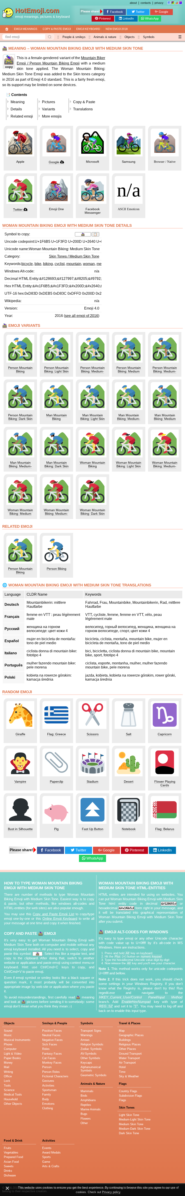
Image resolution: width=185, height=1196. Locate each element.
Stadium (92, 781)
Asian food (11, 1161)
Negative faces (52, 1040)
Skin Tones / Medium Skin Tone (74, 256)
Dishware (10, 1175)
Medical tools (13, 1094)
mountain (73, 264)
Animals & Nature (93, 1083)
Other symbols (90, 1058)
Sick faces (49, 1044)
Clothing (47, 1108)
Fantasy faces (52, 1053)
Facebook (116, 11)
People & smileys (74, 37)
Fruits (7, 1148)
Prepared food (13, 1157)
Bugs (84, 1114)
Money (8, 1062)
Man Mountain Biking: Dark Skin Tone (56, 466)
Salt (128, 734)
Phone (8, 1044)
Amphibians (88, 1100)
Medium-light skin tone (134, 1119)
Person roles (51, 1072)
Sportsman (49, 1090)
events (46, 1148)
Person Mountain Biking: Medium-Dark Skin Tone (165, 371)
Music (8, 1035)
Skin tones (126, 1107)
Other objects (13, 1103)
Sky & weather (129, 1076)
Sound (8, 1030)
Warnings (87, 1035)
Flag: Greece (56, 734)
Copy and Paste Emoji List (53, 914)
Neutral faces (51, 1035)
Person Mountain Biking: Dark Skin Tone (20, 418)
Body (45, 1099)
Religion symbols (92, 1044)
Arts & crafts (50, 1166)
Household (11, 1099)
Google (163, 11)
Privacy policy (111, 1192)
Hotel (122, 1067)
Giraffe (20, 734)
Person (46, 1067)
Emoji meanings (25, 29)
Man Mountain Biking (56, 417)
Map (122, 1030)
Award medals (51, 1152)
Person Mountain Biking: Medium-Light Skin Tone (92, 371)
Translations (83, 109)
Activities (48, 1085)
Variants (48, 109)
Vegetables (11, 1152)
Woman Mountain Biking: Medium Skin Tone (20, 513)
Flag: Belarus (164, 829)
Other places (127, 1049)
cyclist (60, 264)
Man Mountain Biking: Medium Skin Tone (165, 418)
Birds (84, 1095)
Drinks (8, 1170)
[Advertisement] (145, 84)
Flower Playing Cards (164, 783)
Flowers (86, 1118)
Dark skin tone (129, 1133)
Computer (10, 1049)
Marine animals (91, 1109)
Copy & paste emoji (57, 29)
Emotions (48, 1103)
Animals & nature (105, 37)
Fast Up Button (92, 829)
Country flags (128, 1091)
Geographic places (131, 1035)
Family (46, 1094)
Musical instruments (17, 1040)
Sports (46, 1157)
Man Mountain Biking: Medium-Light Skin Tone (128, 418)
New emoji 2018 (117, 29)
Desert (128, 781)
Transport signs (91, 1030)
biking (48, 264)
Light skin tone (129, 1115)
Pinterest (105, 18)
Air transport (127, 1062)
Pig (56, 829)
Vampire (20, 781)
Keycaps (86, 1062)
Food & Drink (13, 1140)
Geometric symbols (93, 1075)
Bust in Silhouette (20, 829)
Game (46, 1161)
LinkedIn (128, 18)
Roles (46, 1049)
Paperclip (56, 781)
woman (89, 264)
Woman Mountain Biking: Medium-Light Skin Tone (164, 466)
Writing (8, 1072)
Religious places (130, 1044)
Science (9, 1090)
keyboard (63, 16)
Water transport (129, 1058)
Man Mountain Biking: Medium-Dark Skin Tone (20, 466)
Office (8, 1076)
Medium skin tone (131, 1124)
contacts (146, 2)
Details (16, 109)
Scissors (93, 734)
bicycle (27, 264)
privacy (159, 2)
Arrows (85, 1040)
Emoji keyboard (88, 29)
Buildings (125, 1040)
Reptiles (86, 1105)
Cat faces (49, 1058)
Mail (6, 1067)
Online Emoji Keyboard (59, 918)
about (133, 2)
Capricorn (165, 734)
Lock (7, 1080)
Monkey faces (52, 1062)
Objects (130, 37)
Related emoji (22, 116)
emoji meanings (26, 16)
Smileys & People (54, 1023)
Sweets (9, 1166)
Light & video (12, 1053)
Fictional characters (55, 1076)
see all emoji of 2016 (81, 316)
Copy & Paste (84, 102)
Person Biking (56, 568)
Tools (7, 1085)
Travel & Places (129, 1023)
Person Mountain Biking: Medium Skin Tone (128, 371)
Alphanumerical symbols (91, 1068)
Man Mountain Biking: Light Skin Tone (92, 418)
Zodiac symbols (91, 1049)
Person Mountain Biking (20, 369)
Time (122, 1072)
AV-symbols (89, 1053)
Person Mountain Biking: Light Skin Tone (56, 371)
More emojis (52, 116)
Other (84, 1123)
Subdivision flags (130, 1095)
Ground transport (130, 1053)
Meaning (18, 102)
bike (38, 264)
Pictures (48, 102)
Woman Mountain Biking (92, 464)
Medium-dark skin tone (134, 1128)
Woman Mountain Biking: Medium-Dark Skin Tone (56, 513)
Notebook (129, 829)
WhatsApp (152, 18)
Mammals (87, 1091)
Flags (123, 1083)
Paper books (12, 1058)
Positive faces (52, 1030)
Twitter (140, 11)
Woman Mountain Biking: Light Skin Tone (128, 466)
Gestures (48, 1080)
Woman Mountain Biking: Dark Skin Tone (92, 513)
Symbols (149, 37)
